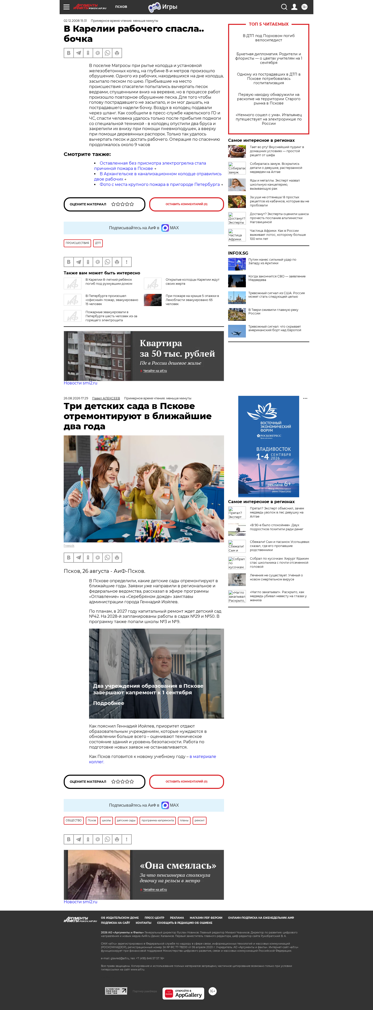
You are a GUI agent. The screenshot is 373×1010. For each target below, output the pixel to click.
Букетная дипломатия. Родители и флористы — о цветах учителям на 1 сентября (268, 58)
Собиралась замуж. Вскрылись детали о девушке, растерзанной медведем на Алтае (276, 168)
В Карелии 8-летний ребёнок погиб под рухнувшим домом (109, 282)
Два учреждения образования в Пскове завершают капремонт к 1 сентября (148, 689)
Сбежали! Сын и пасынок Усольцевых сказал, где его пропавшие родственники (279, 546)
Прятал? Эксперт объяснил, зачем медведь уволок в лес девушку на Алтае (277, 512)
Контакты (143, 923)
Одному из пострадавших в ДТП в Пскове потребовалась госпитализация (269, 78)
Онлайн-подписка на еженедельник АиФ (261, 917)
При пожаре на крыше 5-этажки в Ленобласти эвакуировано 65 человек (192, 300)
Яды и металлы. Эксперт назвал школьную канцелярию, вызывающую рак (275, 184)
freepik (69, 545)
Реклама (177, 917)
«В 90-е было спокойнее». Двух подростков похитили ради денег (276, 527)
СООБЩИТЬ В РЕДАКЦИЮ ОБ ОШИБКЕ (184, 923)
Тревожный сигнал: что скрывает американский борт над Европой (274, 328)
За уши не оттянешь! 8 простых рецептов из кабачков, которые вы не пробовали (279, 201)
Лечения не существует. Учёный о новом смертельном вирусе (276, 577)
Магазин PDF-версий (206, 917)
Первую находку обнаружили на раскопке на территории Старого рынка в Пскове (268, 99)
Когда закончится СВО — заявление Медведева (277, 278)
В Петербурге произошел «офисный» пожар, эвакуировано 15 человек (112, 300)
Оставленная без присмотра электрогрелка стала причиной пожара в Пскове (150, 166)
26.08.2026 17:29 (76, 398)
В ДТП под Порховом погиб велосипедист (269, 38)
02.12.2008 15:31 (75, 21)
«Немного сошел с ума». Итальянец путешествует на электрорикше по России (269, 119)
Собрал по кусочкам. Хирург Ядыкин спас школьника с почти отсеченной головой (279, 563)
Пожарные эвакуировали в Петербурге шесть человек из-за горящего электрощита (111, 316)
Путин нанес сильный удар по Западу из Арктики (272, 261)
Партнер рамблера (145, 991)
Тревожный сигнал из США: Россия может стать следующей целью (276, 294)
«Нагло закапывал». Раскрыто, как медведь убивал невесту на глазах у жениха (278, 596)
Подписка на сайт (115, 923)
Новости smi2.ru (80, 383)
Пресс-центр (154, 917)
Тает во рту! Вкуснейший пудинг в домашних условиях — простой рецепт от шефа (277, 151)
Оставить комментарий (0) (187, 204)
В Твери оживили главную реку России (273, 311)
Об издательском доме (120, 917)
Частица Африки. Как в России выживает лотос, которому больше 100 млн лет (278, 235)
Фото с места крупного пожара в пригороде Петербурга (160, 184)
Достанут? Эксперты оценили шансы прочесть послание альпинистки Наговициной (279, 218)
